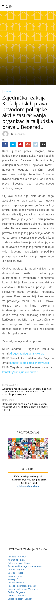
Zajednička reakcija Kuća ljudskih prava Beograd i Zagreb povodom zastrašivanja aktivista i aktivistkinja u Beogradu (27, 391)
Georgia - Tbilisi (15, 573)
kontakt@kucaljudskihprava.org (29, 362)
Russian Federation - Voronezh (23, 589)
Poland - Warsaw (16, 582)
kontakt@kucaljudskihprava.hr (20, 372)
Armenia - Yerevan (17, 556)
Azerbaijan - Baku (16, 560)
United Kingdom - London (20, 599)
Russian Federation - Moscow (22, 586)
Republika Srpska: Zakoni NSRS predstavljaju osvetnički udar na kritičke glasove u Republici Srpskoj (25, 406)
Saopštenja (8, 91)
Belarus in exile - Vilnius (19, 563)
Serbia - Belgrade (16, 592)
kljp (11, 133)
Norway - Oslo (14, 579)
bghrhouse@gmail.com (28, 486)
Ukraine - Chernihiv (17, 595)
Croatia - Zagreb (16, 569)
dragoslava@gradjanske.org (27, 353)
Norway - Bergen (16, 576)
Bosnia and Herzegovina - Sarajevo (25, 566)
